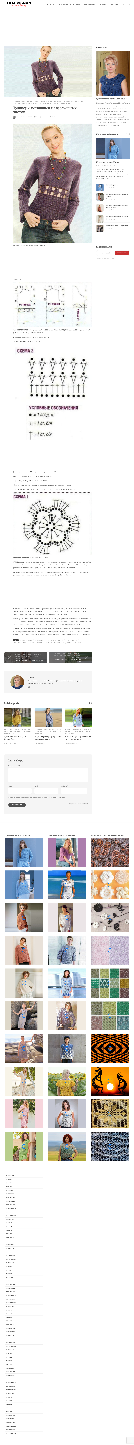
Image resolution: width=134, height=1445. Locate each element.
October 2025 (10, 1212)
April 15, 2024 (12, 743)
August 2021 (10, 1393)
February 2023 (10, 1328)
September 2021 (11, 1390)
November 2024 (11, 1252)
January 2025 (10, 1244)
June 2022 (9, 1357)
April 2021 (9, 1408)
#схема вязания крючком (54, 642)
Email (36, 786)
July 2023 (9, 1310)
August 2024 (10, 1263)
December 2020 (10, 1422)
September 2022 (11, 1346)
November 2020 (11, 1426)
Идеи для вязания (56, 101)
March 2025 (10, 1237)
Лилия (19, 117)
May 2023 (9, 1317)
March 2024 (10, 1281)
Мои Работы (75, 4)
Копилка (102, 4)
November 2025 (11, 1208)
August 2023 (10, 1306)
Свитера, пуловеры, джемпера (27, 103)
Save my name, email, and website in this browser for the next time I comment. (38, 797)
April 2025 (9, 1234)
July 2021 (9, 1397)
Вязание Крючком (21, 101)
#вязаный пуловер (36, 642)
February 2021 (10, 1415)
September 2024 (11, 1259)
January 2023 (10, 1332)
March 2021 (10, 1411)
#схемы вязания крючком (74, 642)
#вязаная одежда (27, 640)
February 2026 (10, 1197)
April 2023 (9, 1321)
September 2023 (11, 1302)
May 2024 (9, 1273)
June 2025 (9, 1226)
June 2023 (9, 1313)
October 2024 (10, 1255)
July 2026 (9, 1179)
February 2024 (10, 1284)
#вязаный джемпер (20, 642)
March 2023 (10, 1324)
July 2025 (9, 1223)
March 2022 (10, 1368)
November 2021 (11, 1382)
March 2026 (10, 1194)
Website (64, 786)
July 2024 (9, 1266)
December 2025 (10, 1205)
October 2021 (10, 1386)
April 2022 (9, 1364)
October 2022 (10, 1342)
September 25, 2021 (26, 117)
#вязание (40, 640)
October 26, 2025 (74, 743)
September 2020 (11, 1433)
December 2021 (10, 1379)
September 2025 (11, 1215)
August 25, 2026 (105, 165)
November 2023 (11, 1295)
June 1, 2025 (42, 743)
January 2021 (10, 1419)
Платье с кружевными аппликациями (29, 660)
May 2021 (9, 1404)
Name (10, 786)
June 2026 (9, 1183)
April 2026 (9, 1190)
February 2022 (10, 1371)
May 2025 (9, 1230)
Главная (50, 4)
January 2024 (10, 1288)
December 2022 (10, 1335)
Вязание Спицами (38, 101)
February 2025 (10, 1241)
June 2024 (9, 1270)
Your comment (14, 766)
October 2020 (10, 1429)
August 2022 (10, 1350)
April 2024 (9, 1277)
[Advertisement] (67, 24)
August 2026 (10, 1175)
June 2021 (9, 1400)
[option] (18, 726)
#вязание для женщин (54, 640)
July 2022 (9, 1353)
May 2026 (9, 1186)
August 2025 (10, 1219)
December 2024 (10, 1248)
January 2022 (10, 1375)
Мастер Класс (62, 4)
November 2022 (11, 1339)
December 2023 (10, 1292)
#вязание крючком (71, 640)
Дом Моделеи (89, 4)
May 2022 (9, 1361)
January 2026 (10, 1201)
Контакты (114, 4)
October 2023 (10, 1299)
